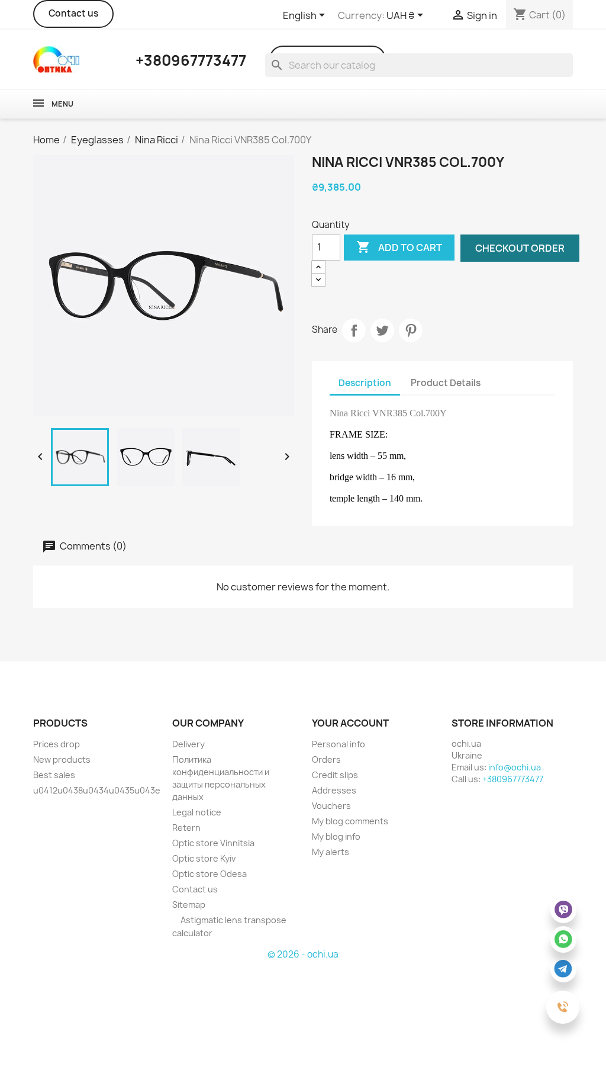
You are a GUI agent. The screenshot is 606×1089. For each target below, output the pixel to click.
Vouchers (331, 805)
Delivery (188, 744)
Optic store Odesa (209, 873)
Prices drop (56, 744)
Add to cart (399, 247)
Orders (326, 759)
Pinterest (411, 330)
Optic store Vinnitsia (213, 843)
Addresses (334, 790)
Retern (186, 827)
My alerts (330, 851)
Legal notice (196, 812)
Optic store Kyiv (204, 858)
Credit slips (335, 774)
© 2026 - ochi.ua (303, 954)
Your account (350, 723)
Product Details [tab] (446, 383)
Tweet (382, 330)
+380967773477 (512, 779)
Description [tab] (365, 383)
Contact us (73, 13)
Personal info (338, 744)
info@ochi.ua (514, 767)
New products (62, 759)
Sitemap (188, 904)
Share (354, 330)
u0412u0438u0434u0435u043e (96, 790)
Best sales (54, 774)
